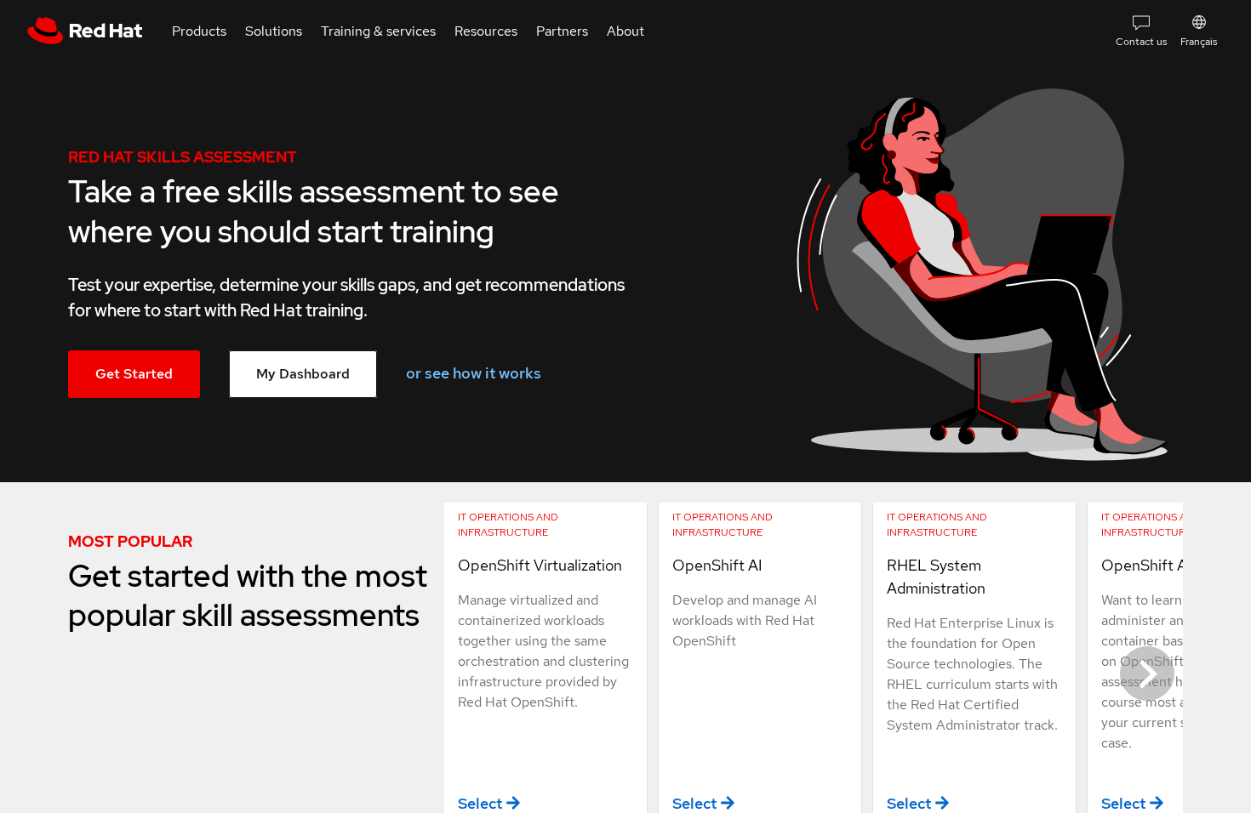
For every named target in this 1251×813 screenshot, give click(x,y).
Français (1198, 41)
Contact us (1141, 41)
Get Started (134, 374)
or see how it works (473, 373)
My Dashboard (303, 374)
